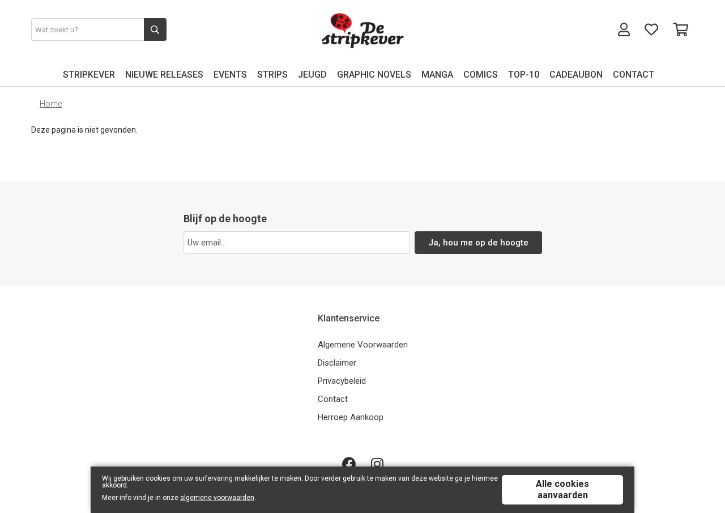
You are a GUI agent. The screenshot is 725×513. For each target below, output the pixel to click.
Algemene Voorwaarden (363, 345)
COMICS (480, 74)
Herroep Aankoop (350, 417)
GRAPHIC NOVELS (374, 74)
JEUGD (312, 74)
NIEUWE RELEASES (164, 74)
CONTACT (633, 74)
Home (51, 103)
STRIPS (272, 74)
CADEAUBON (576, 74)
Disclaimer (337, 363)
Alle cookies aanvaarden (562, 489)
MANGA (437, 74)
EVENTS (230, 74)
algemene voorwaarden (217, 498)
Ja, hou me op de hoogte (478, 243)
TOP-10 (523, 74)
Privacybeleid (342, 381)
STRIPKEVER (89, 74)
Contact (333, 399)
